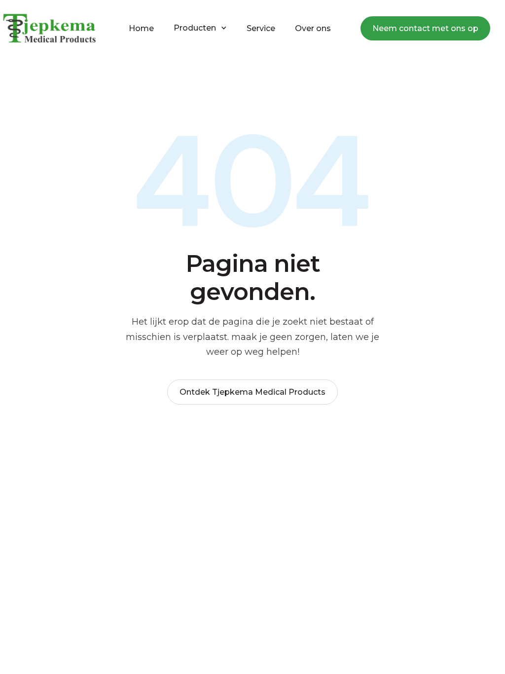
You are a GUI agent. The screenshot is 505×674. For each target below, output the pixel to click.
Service (261, 28)
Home (141, 28)
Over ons (313, 28)
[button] (200, 28)
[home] (49, 28)
